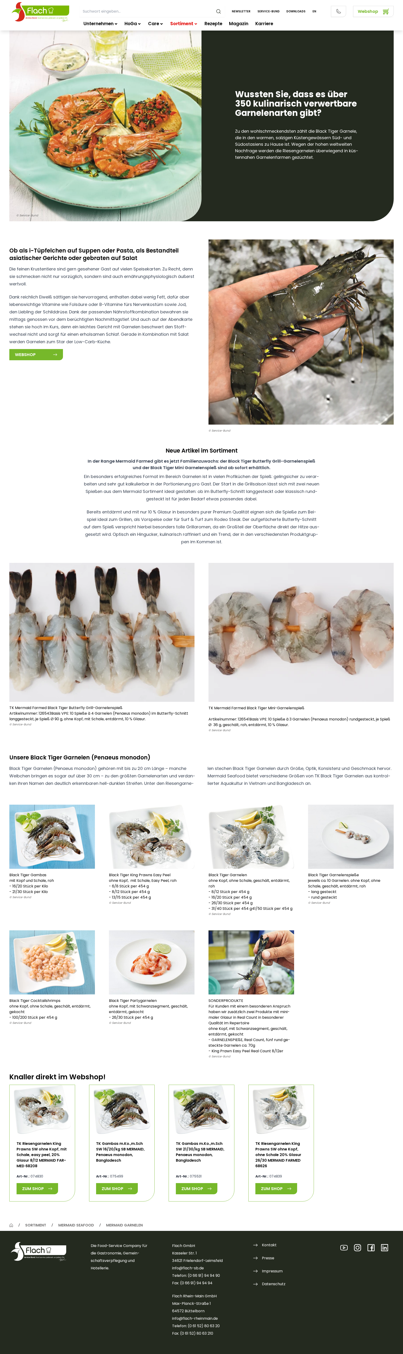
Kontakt (269, 1245)
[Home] (11, 1225)
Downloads (296, 11)
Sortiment (181, 24)
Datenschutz (273, 1284)
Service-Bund (268, 11)
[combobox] (152, 11)
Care (153, 24)
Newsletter (241, 11)
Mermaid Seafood (76, 1225)
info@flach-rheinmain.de (195, 1318)
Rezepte (213, 24)
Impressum (272, 1271)
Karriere (264, 24)
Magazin (238, 24)
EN (314, 11)
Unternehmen (98, 24)
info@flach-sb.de (188, 1268)
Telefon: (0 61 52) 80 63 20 (196, 1326)
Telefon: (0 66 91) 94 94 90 (196, 1275)
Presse (268, 1258)
